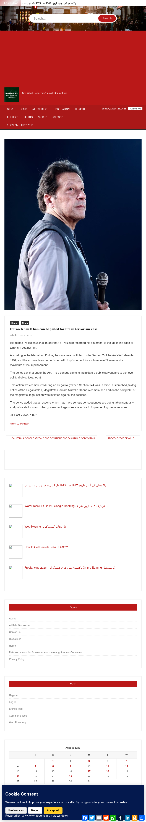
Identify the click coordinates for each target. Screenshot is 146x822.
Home (23, 109)
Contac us (14, 632)
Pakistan (24, 423)
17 (89, 771)
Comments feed (18, 715)
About (12, 618)
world (42, 117)
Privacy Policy (17, 659)
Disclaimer (15, 639)
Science (58, 117)
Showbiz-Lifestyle (20, 125)
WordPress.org (17, 722)
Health (80, 109)
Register (14, 695)
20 (18, 776)
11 (107, 766)
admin (13, 335)
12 (126, 766)
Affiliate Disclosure (19, 625)
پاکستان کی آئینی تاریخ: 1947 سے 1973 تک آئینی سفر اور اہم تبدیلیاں (40, 3)
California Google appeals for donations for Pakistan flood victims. (53, 438)
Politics (12, 117)
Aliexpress (39, 109)
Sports (28, 117)
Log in (12, 702)
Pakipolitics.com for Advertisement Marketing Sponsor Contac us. (46, 652)
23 (70, 776)
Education (62, 109)
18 (107, 771)
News (10, 109)
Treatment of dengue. (121, 438)
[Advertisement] (73, 59)
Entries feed (16, 708)
